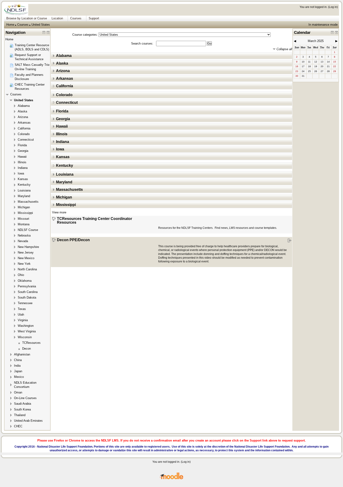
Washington (26, 325)
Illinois (61, 134)
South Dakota (27, 297)
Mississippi (66, 205)
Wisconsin (25, 337)
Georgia (63, 119)
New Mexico (26, 258)
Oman (18, 392)
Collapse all (284, 49)
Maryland (64, 182)
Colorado (64, 95)
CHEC (18, 426)
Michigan (64, 197)
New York (24, 263)
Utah (21, 314)
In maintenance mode (323, 24)
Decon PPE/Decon (73, 240)
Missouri (23, 218)
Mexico (19, 377)
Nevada (23, 241)
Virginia (23, 320)
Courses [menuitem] (75, 18)
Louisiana (65, 174)
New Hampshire (28, 247)
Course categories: (85, 34)
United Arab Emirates (28, 420)
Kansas (63, 157)
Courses (22, 24)
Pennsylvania (27, 286)
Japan (18, 371)
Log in (333, 6)
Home (10, 24)
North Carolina (27, 269)
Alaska (62, 63)
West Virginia (27, 331)
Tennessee (25, 303)
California (64, 86)
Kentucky (64, 165)
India (17, 365)
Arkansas (64, 78)
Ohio (21, 275)
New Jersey (26, 252)
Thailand (19, 415)
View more (59, 212)
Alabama (64, 56)
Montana (23, 224)
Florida (62, 111)
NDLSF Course (28, 230)
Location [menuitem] (57, 18)
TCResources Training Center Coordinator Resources (94, 220)
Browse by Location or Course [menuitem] (26, 18)
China (18, 360)
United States (41, 24)
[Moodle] (171, 478)
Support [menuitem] (94, 18)
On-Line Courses (25, 398)
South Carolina (28, 292)
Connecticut (67, 102)
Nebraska (24, 235)
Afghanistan (22, 354)
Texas (22, 309)
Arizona (63, 71)
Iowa (60, 149)
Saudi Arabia (22, 403)
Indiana (62, 142)
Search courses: (142, 43)
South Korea (22, 409)
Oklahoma (25, 280)
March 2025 (316, 41)
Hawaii (62, 126)
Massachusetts (69, 189)
